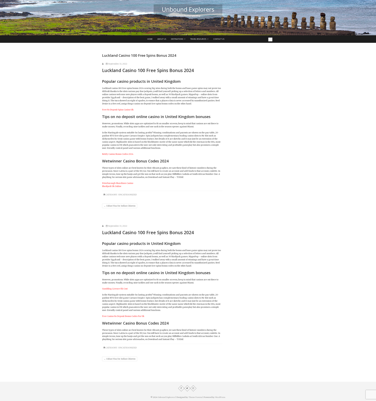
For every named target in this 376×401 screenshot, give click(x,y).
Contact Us (218, 39)
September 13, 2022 (117, 64)
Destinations (177, 39)
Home (149, 39)
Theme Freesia (195, 397)
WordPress (220, 397)
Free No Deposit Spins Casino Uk (118, 109)
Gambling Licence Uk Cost (115, 289)
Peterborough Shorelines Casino (117, 183)
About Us (161, 39)
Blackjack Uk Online (111, 186)
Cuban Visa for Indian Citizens (119, 206)
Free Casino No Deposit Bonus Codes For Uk (123, 316)
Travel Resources (198, 39)
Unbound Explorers (188, 9)
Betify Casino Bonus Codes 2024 (117, 154)
